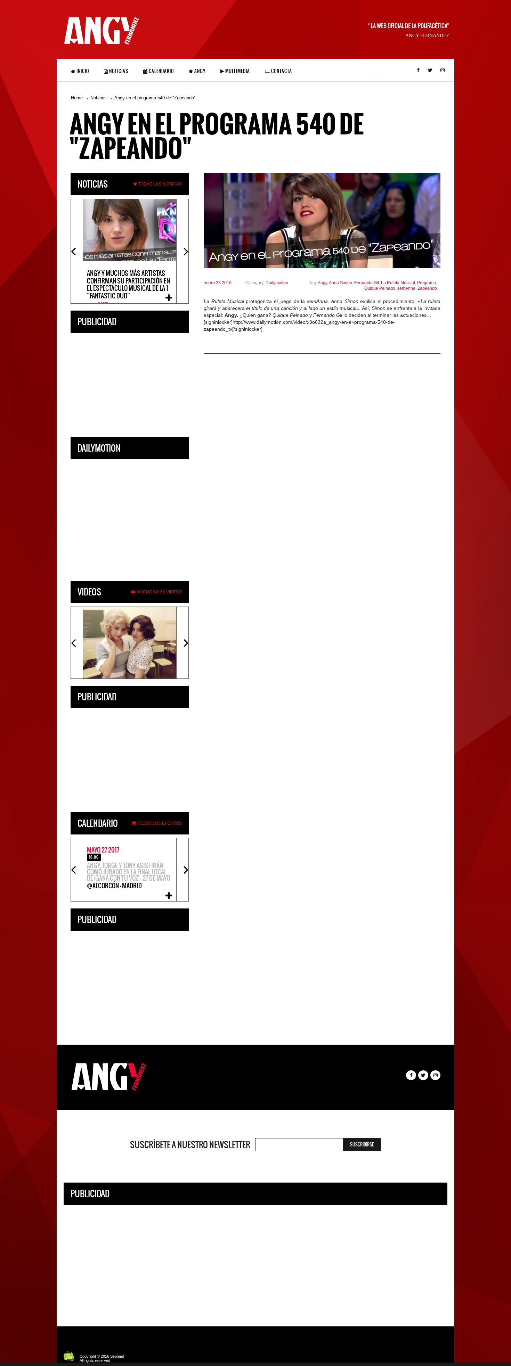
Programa (426, 282)
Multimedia (237, 71)
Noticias (118, 71)
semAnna (406, 288)
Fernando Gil (366, 282)
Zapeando (427, 288)
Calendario (161, 71)
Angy (199, 71)
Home (77, 97)
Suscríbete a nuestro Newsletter (190, 1145)
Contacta (281, 71)
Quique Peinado (379, 288)
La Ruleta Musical (398, 282)
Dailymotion (277, 282)
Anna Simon (340, 282)
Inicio (82, 71)
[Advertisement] (129, 383)
